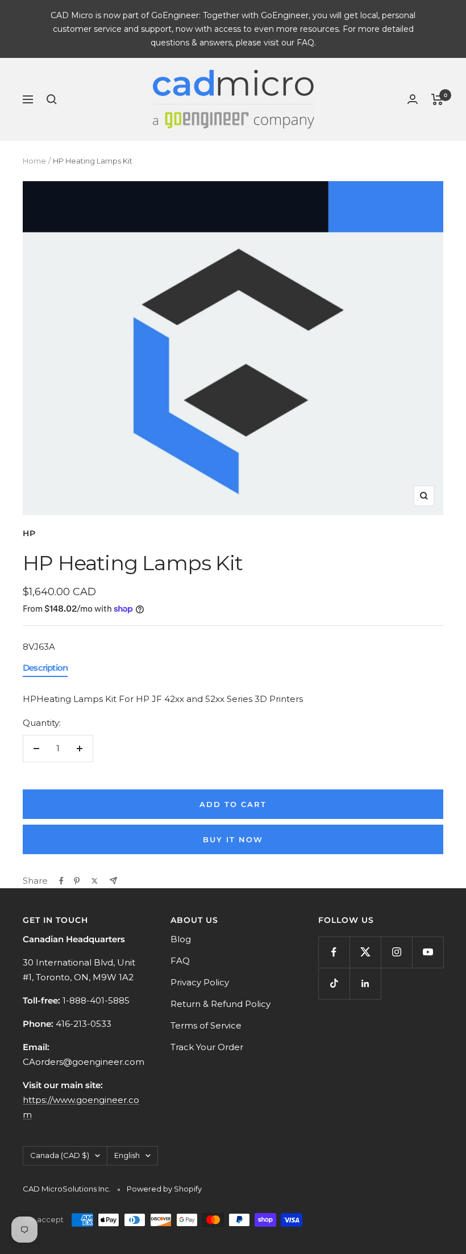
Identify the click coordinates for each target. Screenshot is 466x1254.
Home (34, 160)
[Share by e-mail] (113, 880)
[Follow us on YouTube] (427, 952)
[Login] (412, 99)
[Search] (52, 99)
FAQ (180, 960)
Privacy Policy (199, 982)
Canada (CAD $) (59, 1155)
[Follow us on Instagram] (396, 952)
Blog (180, 939)
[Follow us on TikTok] (333, 983)
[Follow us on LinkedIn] (365, 983)
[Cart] (437, 99)
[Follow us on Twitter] (365, 952)
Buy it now (233, 839)
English (127, 1155)
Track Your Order (206, 1047)
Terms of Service (206, 1025)
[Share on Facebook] (61, 881)
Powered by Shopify (164, 1188)
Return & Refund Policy (220, 1003)
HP (29, 533)
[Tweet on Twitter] (94, 881)
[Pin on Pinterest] (77, 881)
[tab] (45, 670)
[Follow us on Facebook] (333, 952)
